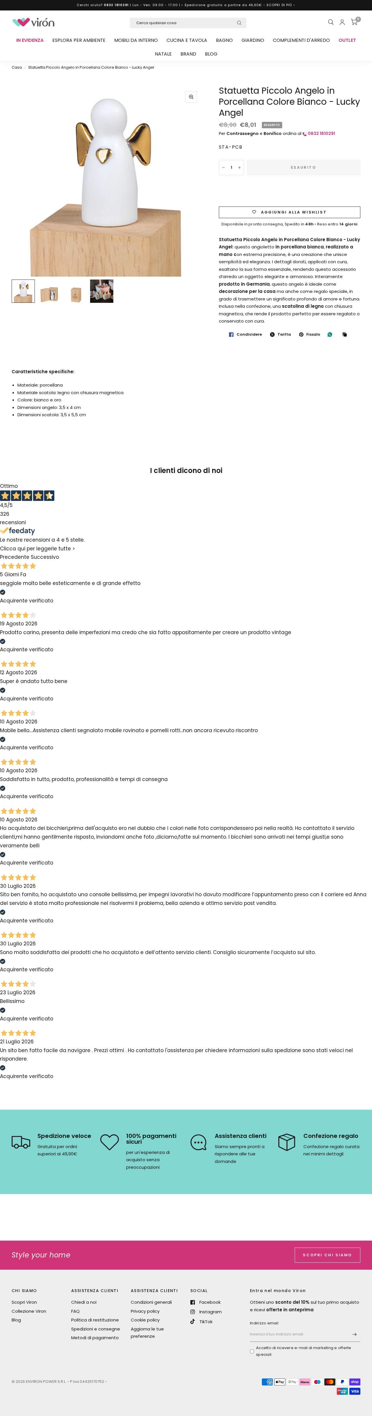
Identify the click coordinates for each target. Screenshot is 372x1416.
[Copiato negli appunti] (346, 334)
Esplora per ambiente (78, 40)
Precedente (14, 557)
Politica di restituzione (95, 1320)
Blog (211, 54)
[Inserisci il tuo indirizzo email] (354, 1334)
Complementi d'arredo (301, 40)
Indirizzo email (264, 1323)
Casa (17, 67)
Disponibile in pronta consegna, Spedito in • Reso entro (289, 224)
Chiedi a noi (83, 1302)
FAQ (75, 1311)
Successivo (45, 557)
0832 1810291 (116, 5)
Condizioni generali (151, 1302)
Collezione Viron (29, 1311)
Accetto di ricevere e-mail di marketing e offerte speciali (303, 1351)
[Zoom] (191, 97)
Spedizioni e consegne (95, 1329)
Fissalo (313, 334)
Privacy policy (145, 1311)
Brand (188, 54)
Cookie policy (145, 1320)
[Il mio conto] (342, 22)
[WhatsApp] (331, 334)
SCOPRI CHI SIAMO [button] (327, 1255)
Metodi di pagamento (95, 1338)
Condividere (249, 334)
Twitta (284, 334)
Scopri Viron (24, 1302)
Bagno (224, 40)
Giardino (253, 40)
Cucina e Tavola (187, 40)
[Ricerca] (331, 22)
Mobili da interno (136, 40)
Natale (163, 54)
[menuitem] (30, 40)
